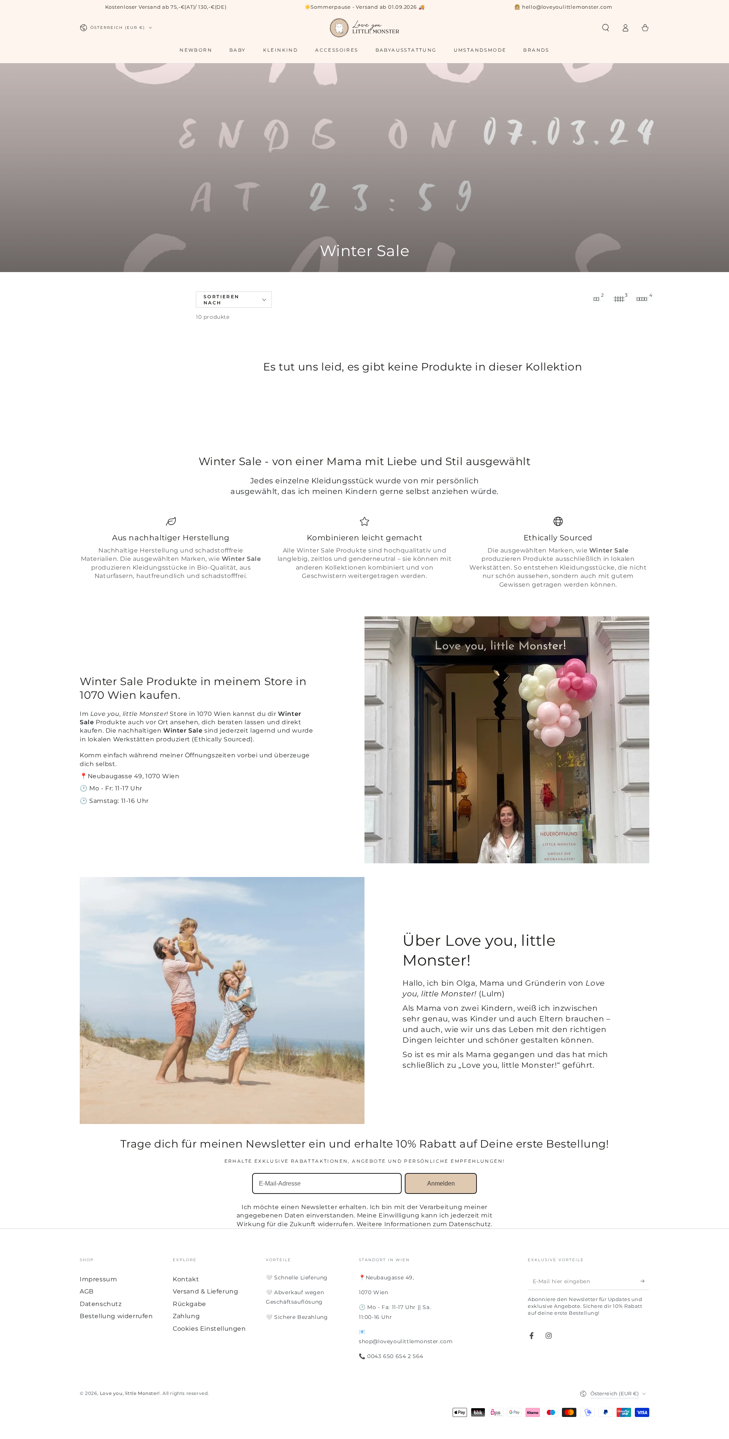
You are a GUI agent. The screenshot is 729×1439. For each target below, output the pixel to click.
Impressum (98, 1279)
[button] (605, 27)
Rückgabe (189, 1304)
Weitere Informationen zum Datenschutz (424, 1224)
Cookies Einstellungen (209, 1328)
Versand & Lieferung (205, 1291)
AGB (87, 1291)
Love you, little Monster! (130, 1393)
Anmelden (441, 1183)
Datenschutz (101, 1304)
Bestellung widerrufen (116, 1316)
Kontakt (186, 1279)
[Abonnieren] (645, 1281)
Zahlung (186, 1316)
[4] (641, 299)
